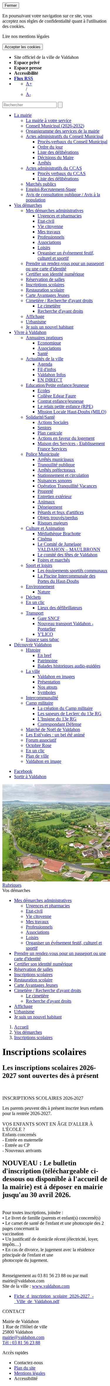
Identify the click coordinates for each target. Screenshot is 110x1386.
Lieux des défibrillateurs (60, 607)
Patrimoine (47, 660)
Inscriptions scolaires (45, 284)
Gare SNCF (49, 618)
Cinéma (45, 538)
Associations (49, 242)
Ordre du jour (50, 146)
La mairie (23, 115)
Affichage (35, 316)
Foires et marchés (54, 560)
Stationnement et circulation (63, 475)
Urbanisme (36, 321)
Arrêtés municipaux (56, 459)
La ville (33, 671)
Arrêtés (44, 162)
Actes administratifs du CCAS (54, 168)
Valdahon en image (43, 761)
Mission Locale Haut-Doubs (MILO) (72, 411)
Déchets (33, 597)
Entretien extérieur (55, 496)
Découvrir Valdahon (33, 644)
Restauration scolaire (45, 289)
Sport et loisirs (39, 565)
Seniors (44, 427)
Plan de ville (37, 755)
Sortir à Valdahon (30, 776)
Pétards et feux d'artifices (61, 512)
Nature (44, 591)
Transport (34, 612)
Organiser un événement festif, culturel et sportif (66, 255)
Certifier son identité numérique (55, 274)
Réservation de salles (45, 279)
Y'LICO (45, 634)
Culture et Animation (45, 528)
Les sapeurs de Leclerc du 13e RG (69, 713)
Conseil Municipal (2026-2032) (55, 125)
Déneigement (50, 507)
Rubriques (11, 885)
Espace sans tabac (42, 639)
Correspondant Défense (59, 724)
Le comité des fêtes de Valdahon (67, 554)
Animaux (46, 501)
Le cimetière (49, 305)
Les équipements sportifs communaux (72, 570)
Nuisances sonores (55, 480)
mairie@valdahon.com (23, 1337)
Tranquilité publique (56, 464)
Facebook (23, 771)
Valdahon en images (56, 676)
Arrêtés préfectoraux (56, 469)
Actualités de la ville (44, 358)
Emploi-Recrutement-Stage (51, 189)
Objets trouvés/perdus (58, 517)
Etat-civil (46, 221)
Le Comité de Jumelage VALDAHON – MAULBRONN (69, 547)
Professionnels (51, 236)
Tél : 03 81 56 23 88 (21, 1342)
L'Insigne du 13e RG (57, 718)
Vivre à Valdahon (30, 332)
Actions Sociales (53, 422)
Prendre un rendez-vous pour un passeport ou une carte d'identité (65, 266)
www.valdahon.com (51, 1286)
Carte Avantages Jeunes (48, 295)
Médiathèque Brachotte (59, 533)
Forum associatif (41, 740)
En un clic (35, 602)
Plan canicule (50, 432)
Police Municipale (42, 454)
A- (28, 94)
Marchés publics (41, 184)
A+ (29, 83)
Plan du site (24, 1367)
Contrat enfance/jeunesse (61, 401)
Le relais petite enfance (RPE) (65, 406)
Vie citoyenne (50, 226)
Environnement (40, 586)
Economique (49, 342)
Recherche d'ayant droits (60, 311)
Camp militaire (39, 703)
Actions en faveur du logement (66, 438)
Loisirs (44, 247)
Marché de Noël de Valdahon (53, 729)
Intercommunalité (42, 697)
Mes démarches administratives (54, 210)
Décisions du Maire (56, 157)
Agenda (45, 364)
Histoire (33, 650)
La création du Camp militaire (65, 708)
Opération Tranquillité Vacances (67, 485)
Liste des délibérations (58, 152)
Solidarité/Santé (40, 417)
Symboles (47, 692)
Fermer (11, 5)
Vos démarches (28, 205)
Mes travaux (49, 231)
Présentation (49, 681)
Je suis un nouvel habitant (49, 327)
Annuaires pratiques (44, 337)
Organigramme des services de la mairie (62, 131)
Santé (43, 353)
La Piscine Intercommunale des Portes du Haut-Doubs (66, 578)
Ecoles (44, 390)
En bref (44, 655)
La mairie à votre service (48, 120)
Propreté (45, 491)
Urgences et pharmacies (60, 215)
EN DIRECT (50, 379)
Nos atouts (47, 687)
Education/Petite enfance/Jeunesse (57, 385)
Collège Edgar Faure (57, 395)
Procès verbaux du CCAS (62, 173)
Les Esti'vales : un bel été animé (55, 734)
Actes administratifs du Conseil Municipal (64, 136)
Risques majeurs (53, 522)
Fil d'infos (47, 369)
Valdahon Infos (52, 374)
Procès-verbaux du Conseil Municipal (72, 141)
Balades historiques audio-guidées (69, 665)
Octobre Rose (38, 745)
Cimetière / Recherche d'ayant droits (59, 300)
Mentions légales (29, 1373)
